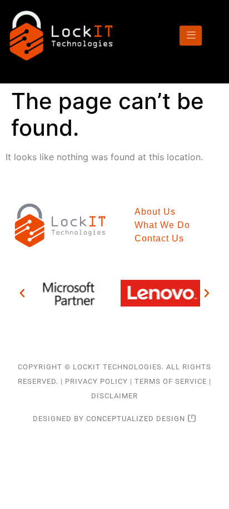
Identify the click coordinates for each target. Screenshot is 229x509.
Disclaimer (114, 396)
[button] (22, 293)
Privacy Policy (96, 381)
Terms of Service (171, 381)
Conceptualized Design (136, 418)
